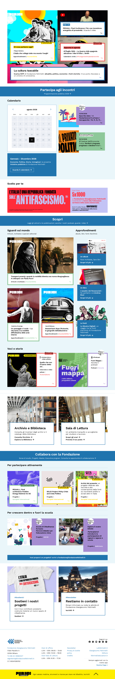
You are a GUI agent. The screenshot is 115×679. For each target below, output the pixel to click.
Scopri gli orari (72, 437)
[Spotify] (106, 642)
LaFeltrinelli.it (102, 648)
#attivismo (99, 546)
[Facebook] (90, 642)
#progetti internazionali (21, 499)
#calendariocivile (93, 56)
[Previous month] (13, 109)
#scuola (101, 368)
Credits (70, 656)
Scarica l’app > (102, 665)
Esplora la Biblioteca (23, 440)
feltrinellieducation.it (99, 656)
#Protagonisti (82, 56)
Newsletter (71, 648)
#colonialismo (45, 374)
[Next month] (51, 109)
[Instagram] (100, 642)
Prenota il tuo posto (74, 440)
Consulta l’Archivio (22, 437)
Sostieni (18, 616)
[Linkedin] (103, 642)
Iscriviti (69, 610)
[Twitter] (93, 642)
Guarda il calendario (20, 170)
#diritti (46, 537)
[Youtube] (96, 642)
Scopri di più (85, 262)
